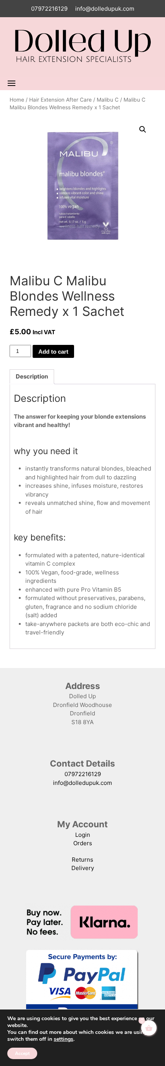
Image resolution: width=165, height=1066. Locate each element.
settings (63, 1039)
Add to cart (53, 351)
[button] (143, 129)
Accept (22, 1053)
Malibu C (108, 100)
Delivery (82, 868)
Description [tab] (32, 376)
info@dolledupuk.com (104, 8)
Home (17, 100)
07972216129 (49, 8)
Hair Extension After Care (60, 100)
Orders (82, 843)
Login (82, 834)
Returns (82, 859)
